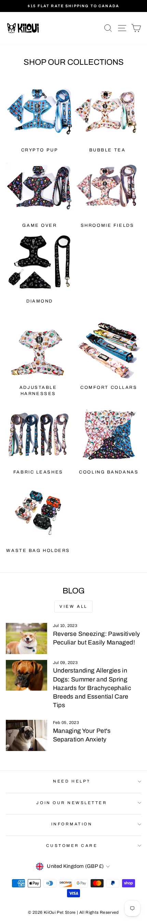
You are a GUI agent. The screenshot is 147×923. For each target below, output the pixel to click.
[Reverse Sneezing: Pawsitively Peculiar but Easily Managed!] (26, 638)
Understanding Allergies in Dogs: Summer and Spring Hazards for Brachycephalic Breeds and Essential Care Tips (92, 688)
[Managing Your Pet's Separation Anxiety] (26, 735)
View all (73, 606)
